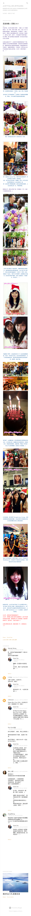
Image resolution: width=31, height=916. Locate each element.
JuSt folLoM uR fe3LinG (13, 6)
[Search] (27, 2)
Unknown (11, 700)
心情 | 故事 (14, 639)
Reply (9, 673)
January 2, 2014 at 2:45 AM (20, 708)
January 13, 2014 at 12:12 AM (15, 815)
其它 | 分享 (8, 639)
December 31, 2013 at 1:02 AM (16, 649)
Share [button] (4, 637)
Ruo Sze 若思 (12, 727)
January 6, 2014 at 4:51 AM (20, 788)
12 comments (10, 897)
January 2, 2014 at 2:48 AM (20, 745)
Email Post (9, 637)
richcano (20, 911)
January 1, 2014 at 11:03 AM (15, 729)
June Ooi (15, 658)
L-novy (10, 677)
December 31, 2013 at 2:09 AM (20, 677)
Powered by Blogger (17, 907)
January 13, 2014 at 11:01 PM (21, 827)
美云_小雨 (10, 771)
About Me (11, 13)
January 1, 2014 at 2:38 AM (21, 699)
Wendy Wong (12, 648)
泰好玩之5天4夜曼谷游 (11, 894)
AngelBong (11, 814)
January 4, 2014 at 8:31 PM (20, 771)
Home (5, 13)
